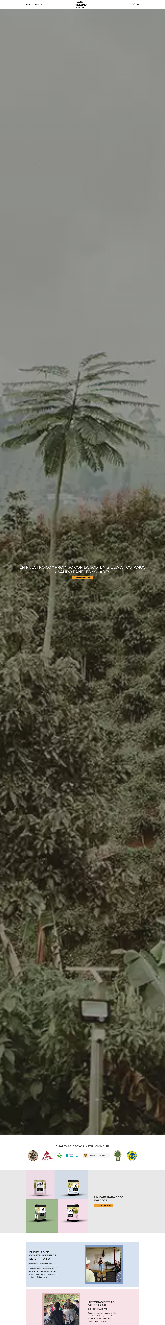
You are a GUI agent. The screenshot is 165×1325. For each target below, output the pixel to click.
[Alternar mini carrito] (138, 4)
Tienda (29, 4)
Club (36, 4)
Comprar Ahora (104, 1205)
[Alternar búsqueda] (134, 4)
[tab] (80, 1132)
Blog (42, 4)
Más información (82, 577)
